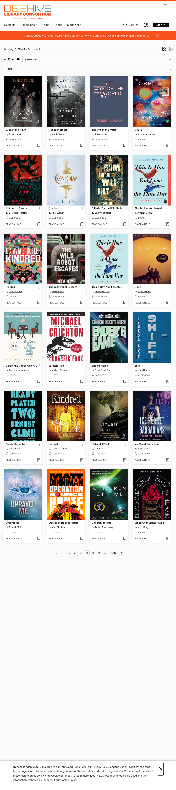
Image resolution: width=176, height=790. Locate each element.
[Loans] (146, 25)
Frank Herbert (144, 291)
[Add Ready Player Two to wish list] (39, 460)
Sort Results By (11, 59)
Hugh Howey (144, 370)
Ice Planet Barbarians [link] (147, 444)
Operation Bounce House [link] (63, 523)
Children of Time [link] (101, 523)
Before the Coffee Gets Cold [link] (21, 365)
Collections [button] (28, 25)
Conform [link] (54, 208)
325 (113, 553)
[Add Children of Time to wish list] (125, 539)
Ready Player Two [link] (16, 444)
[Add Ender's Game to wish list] (125, 381)
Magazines (74, 25)
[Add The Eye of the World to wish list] (125, 146)
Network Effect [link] (100, 444)
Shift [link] (137, 365)
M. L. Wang (143, 527)
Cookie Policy (68, 780)
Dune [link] (138, 287)
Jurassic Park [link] (56, 365)
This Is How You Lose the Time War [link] (150, 208)
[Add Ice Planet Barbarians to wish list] (167, 460)
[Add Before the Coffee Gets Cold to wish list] (39, 381)
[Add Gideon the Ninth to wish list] (39, 146)
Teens (58, 25)
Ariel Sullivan (58, 213)
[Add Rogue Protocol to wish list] (82, 146)
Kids (46, 25)
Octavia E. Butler (60, 448)
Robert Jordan (101, 134)
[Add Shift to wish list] (167, 381)
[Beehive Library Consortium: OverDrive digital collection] (28, 12)
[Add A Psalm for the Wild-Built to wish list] (125, 224)
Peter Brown (58, 291)
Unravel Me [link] (12, 523)
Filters (9, 69)
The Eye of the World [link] (104, 130)
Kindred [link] (10, 287)
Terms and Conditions (73, 767)
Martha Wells (58, 134)
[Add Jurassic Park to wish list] (82, 381)
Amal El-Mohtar (145, 213)
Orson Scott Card (103, 370)
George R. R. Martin (18, 213)
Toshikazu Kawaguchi (19, 370)
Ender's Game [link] (100, 365)
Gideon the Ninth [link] (16, 130)
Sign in (160, 25)
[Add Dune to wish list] (167, 303)
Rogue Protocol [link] (58, 130)
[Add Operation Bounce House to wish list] (82, 539)
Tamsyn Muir (15, 134)
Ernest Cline (14, 448)
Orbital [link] (138, 130)
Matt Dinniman (59, 527)
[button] (130, 25)
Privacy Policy (100, 767)
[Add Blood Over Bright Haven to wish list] (167, 539)
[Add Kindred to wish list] (39, 303)
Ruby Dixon (143, 448)
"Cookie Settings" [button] (60, 775)
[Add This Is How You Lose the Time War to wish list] (167, 224)
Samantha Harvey (146, 134)
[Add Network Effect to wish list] (125, 460)
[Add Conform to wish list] (82, 224)
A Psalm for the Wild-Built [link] (107, 208)
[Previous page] (56, 553)
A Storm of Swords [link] (17, 208)
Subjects (9, 25)
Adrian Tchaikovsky (104, 527)
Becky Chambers (103, 213)
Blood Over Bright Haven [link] (149, 523)
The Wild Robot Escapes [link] (63, 287)
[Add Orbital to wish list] (167, 146)
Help (166, 4)
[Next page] (121, 553)
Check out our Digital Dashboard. (128, 36)
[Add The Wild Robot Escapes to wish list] (82, 303)
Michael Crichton (60, 370)
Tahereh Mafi (15, 527)
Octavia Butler (15, 291)
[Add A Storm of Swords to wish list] (39, 224)
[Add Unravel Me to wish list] (39, 539)
